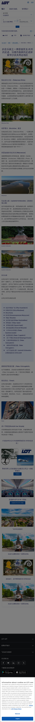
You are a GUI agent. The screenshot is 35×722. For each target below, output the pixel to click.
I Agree (17, 718)
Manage (17, 713)
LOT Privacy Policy (16, 709)
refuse (31, 705)
